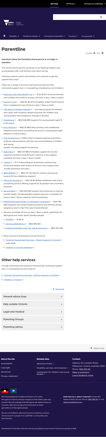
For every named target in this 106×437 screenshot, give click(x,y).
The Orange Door (11, 138)
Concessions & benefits (53, 36)
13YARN (9, 219)
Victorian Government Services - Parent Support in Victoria (33, 240)
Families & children (30, 36)
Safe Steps (8, 152)
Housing (72, 36)
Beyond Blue (9, 191)
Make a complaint (80, 372)
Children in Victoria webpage (19, 247)
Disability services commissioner (52, 368)
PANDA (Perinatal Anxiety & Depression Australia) (26, 201)
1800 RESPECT (10, 173)
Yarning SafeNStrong (15, 224)
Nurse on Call (10, 102)
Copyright (5, 367)
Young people (86, 36)
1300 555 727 (93, 399)
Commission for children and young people (53, 373)
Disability (13, 36)
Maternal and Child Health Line (18, 94)
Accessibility (6, 363)
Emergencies (9, 41)
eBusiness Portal (44, 363)
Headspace (9, 120)
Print (99, 53)
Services (54, 3)
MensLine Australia (12, 180)
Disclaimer (6, 372)
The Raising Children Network (17, 109)
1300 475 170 (84, 369)
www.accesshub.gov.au (72, 402)
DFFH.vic (70, 3)
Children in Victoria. (13, 279)
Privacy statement (9, 376)
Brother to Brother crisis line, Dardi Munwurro (26, 228)
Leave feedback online (82, 375)
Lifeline (7, 162)
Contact (89, 53)
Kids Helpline (10, 127)
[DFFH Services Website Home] (13, 23)
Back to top (99, 348)
